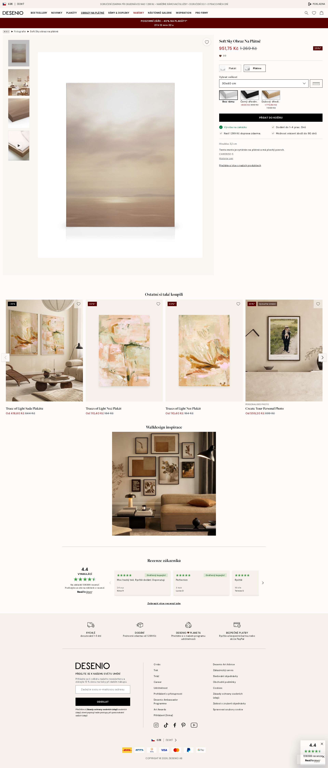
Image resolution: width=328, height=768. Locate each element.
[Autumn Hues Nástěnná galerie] (164, 484)
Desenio (174, 758)
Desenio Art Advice (224, 664)
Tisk (156, 670)
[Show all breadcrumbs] (6, 31)
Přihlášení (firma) (163, 715)
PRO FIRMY (201, 12)
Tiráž (156, 676)
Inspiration (184, 12)
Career (158, 682)
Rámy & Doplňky (118, 12)
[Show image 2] (18, 82)
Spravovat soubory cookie (228, 709)
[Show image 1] (18, 53)
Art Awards (160, 709)
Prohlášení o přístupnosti (168, 693)
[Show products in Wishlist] (314, 13)
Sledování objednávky (225, 676)
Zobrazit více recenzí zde (164, 603)
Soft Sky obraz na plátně (44, 31)
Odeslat (103, 701)
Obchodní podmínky (224, 682)
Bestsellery (39, 12)
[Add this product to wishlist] (207, 42)
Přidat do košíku (271, 117)
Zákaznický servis (223, 670)
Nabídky (138, 12)
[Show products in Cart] (321, 13)
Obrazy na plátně (92, 12)
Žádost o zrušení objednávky (229, 703)
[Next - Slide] (325, 100)
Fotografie (20, 31)
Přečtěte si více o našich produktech (240, 165)
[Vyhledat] (306, 13)
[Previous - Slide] (216, 100)
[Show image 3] (18, 113)
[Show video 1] (18, 146)
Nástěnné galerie (160, 12)
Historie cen (226, 158)
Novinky (56, 12)
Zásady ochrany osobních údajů (102, 709)
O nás (157, 664)
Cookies (217, 688)
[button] (316, 83)
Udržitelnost (161, 688)
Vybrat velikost (228, 77)
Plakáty (71, 12)
